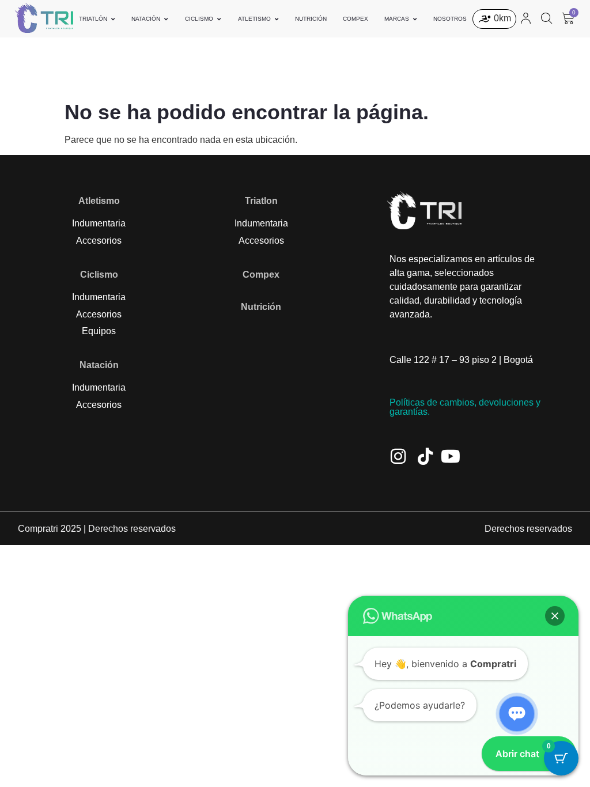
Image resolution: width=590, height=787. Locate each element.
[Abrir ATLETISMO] (276, 18)
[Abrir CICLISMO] (219, 18)
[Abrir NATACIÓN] (166, 18)
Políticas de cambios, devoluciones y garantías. (464, 407)
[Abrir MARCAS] (415, 18)
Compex (261, 274)
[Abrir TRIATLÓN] (113, 18)
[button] (555, 616)
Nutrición (261, 307)
